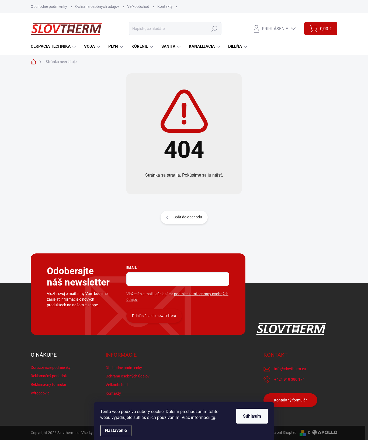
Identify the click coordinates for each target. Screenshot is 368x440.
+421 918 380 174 (289, 379)
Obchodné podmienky (49, 6)
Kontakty (165, 6)
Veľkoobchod (138, 6)
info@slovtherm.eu (290, 369)
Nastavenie (116, 430)
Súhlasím (252, 416)
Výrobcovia (40, 393)
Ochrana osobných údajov (97, 6)
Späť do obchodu (187, 217)
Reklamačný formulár (49, 384)
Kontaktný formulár (290, 400)
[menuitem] (54, 46)
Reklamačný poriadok (49, 376)
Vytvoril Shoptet (282, 432)
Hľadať (214, 28)
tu (213, 417)
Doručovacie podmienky (51, 367)
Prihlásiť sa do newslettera (154, 316)
